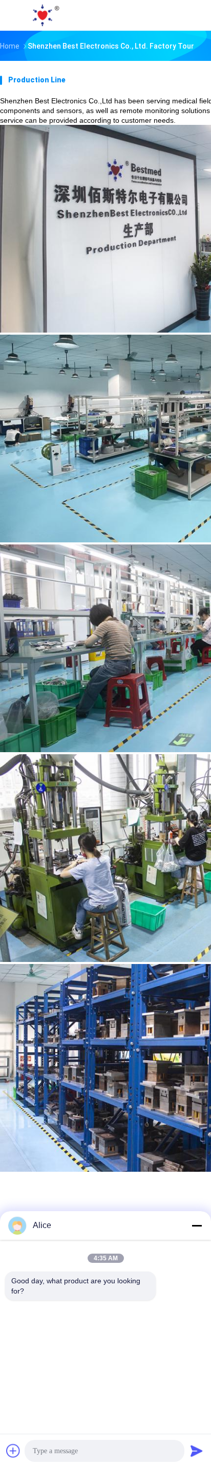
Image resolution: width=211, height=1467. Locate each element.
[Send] (196, 1450)
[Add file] (13, 1450)
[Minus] (197, 1225)
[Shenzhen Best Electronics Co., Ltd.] (45, 15)
